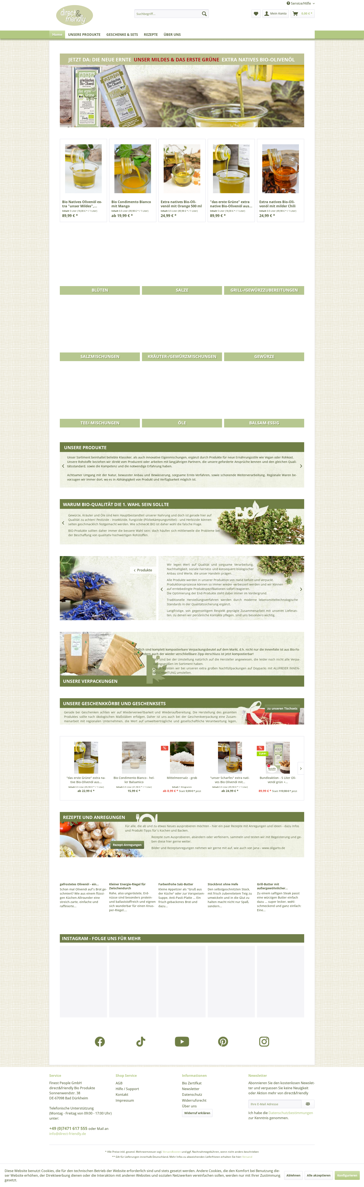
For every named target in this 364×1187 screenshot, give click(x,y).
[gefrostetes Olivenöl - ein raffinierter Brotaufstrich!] (83, 870)
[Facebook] (99, 1041)
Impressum (125, 1100)
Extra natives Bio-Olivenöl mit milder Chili (277, 204)
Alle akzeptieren (319, 1175)
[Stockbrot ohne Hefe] (231, 870)
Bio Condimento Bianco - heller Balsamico (134, 780)
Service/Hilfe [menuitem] (301, 3)
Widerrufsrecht (194, 1100)
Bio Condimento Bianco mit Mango (131, 204)
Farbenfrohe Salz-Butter (175, 884)
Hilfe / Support (127, 1089)
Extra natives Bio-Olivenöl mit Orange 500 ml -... (181, 204)
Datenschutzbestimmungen (291, 1113)
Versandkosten (172, 1152)
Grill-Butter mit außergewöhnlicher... (272, 886)
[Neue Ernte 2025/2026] (182, 92)
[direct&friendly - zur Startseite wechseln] (74, 19)
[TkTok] (141, 1041)
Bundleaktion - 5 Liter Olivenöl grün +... (278, 780)
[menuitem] (171, 13)
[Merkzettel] (256, 13)
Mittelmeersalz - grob (182, 778)
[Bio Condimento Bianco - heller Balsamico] (134, 758)
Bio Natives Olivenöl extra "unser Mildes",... (82, 204)
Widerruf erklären (197, 1113)
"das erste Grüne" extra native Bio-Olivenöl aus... (231, 204)
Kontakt (122, 1094)
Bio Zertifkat (192, 1083)
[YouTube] (182, 1041)
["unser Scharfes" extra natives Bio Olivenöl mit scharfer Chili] (230, 758)
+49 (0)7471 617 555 (68, 1128)
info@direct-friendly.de (67, 1133)
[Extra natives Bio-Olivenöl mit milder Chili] (280, 168)
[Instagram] (264, 1041)
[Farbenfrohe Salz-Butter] (182, 870)
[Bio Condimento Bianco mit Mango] (132, 168)
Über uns (189, 1106)
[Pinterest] (223, 1041)
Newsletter (190, 1089)
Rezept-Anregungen (127, 845)
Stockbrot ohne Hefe (223, 884)
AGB (119, 1083)
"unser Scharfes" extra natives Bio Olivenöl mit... (230, 780)
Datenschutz (192, 1094)
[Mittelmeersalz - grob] (182, 758)
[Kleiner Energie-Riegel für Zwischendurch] (132, 870)
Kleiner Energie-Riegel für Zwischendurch (127, 886)
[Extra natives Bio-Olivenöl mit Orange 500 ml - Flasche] (182, 168)
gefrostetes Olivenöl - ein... (79, 884)
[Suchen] (204, 13)
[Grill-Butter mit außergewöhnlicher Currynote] (280, 870)
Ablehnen (293, 1175)
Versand (247, 1157)
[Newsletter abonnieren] (307, 1104)
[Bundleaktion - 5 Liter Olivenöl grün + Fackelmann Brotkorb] (278, 758)
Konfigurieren (347, 1175)
